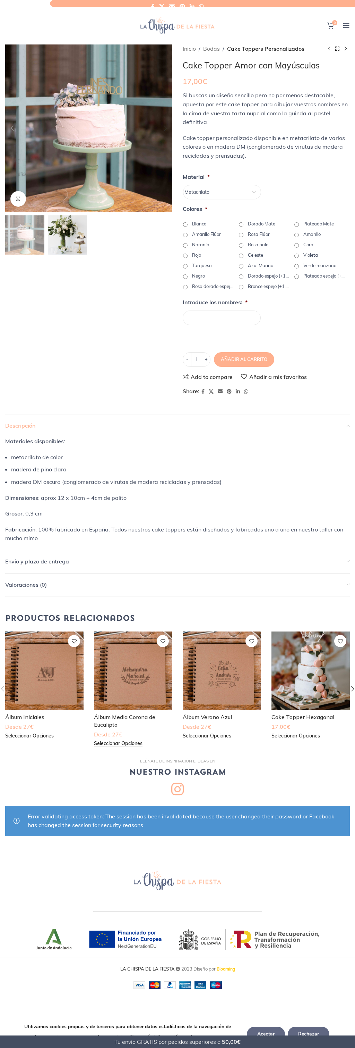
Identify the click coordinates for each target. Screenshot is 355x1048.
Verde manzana (320, 265)
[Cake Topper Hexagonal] (310, 671)
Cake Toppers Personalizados (265, 48)
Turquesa (202, 265)
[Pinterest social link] (182, 6)
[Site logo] (177, 24)
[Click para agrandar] (18, 199)
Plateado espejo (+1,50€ (324, 276)
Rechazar (308, 1034)
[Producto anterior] (329, 49)
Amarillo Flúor (206, 234)
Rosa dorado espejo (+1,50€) (213, 286)
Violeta (310, 255)
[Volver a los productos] (337, 49)
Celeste (255, 255)
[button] (12, 128)
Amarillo (312, 234)
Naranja (200, 244)
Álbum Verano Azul (207, 716)
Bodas (211, 48)
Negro (198, 276)
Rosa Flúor (259, 234)
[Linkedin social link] (192, 6)
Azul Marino (260, 265)
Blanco (199, 223)
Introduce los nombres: (215, 302)
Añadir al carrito (244, 359)
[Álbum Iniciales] (44, 671)
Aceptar (266, 1034)
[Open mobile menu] (346, 25)
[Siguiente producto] (345, 49)
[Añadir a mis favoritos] (74, 641)
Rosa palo (258, 244)
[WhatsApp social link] (201, 6)
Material (196, 176)
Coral (308, 244)
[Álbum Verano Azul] (222, 671)
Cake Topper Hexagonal (302, 716)
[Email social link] (172, 6)
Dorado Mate (261, 223)
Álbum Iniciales (24, 716)
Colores (195, 208)
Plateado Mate (318, 223)
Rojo (196, 255)
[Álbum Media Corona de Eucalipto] (133, 671)
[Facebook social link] (153, 6)
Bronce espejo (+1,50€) (268, 286)
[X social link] (162, 6)
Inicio (189, 48)
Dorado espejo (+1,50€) (268, 276)
